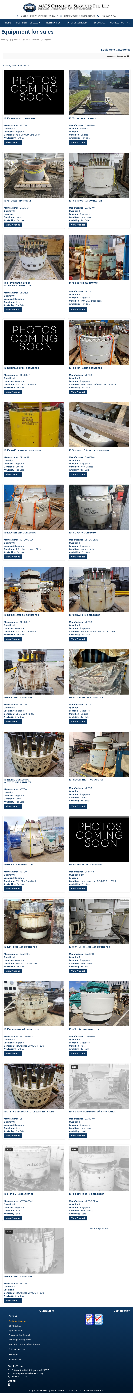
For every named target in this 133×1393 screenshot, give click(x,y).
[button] (128, 23)
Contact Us (117, 22)
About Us (13, 1316)
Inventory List (54, 22)
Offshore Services (77, 22)
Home (8, 22)
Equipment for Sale (27, 22)
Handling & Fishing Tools (20, 1339)
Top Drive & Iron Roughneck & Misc (25, 1344)
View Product (13, 142)
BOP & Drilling (33, 40)
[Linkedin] (9, 1384)
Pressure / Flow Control (19, 1335)
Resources (99, 22)
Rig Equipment (15, 1330)
